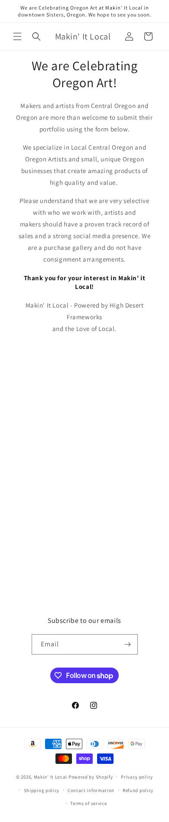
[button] (17, 36)
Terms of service (88, 803)
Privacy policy (137, 777)
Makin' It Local (51, 777)
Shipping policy (42, 790)
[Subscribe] (127, 644)
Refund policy (138, 790)
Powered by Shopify (90, 777)
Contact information (91, 790)
